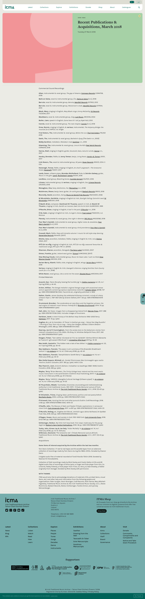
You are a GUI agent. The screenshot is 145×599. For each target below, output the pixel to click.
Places (53, 531)
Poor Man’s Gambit (97, 228)
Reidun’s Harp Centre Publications (59, 425)
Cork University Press (56, 408)
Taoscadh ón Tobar (81, 538)
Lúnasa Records (95, 182)
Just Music (79, 117)
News (83, 17)
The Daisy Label (76, 250)
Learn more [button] (54, 596)
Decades (54, 542)
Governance (105, 542)
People (53, 533)
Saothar (76, 531)
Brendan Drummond (86, 305)
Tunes (53, 536)
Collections (44, 7)
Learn (30, 542)
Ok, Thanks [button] (138, 596)
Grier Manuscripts (80, 541)
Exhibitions (73, 7)
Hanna (96, 151)
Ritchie (99, 239)
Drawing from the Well (80, 534)
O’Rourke (84, 210)
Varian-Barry (91, 263)
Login (138, 2)
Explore (59, 7)
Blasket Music (85, 274)
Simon (75, 254)
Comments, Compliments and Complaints (130, 535)
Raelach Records (88, 191)
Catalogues (126, 7)
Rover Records (87, 162)
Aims (102, 531)
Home (79, 17)
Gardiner (76, 142)
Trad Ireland (86, 213)
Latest (30, 7)
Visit (125, 527)
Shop (100, 7)
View (30, 539)
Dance (53, 545)
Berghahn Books (45, 397)
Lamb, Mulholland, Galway (63, 176)
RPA (6, 536)
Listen (30, 531)
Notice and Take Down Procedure (129, 542)
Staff (102, 536)
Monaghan (74, 188)
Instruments (56, 548)
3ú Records (95, 111)
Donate (88, 7)
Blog (7, 533)
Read (30, 536)
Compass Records (88, 93)
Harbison (42, 319)
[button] (143, 297)
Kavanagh (48, 170)
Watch (30, 533)
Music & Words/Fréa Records (77, 195)
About (112, 7)
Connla (84, 124)
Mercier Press (93, 311)
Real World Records (93, 145)
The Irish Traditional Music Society (74, 389)
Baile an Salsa (82, 99)
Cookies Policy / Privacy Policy (87, 592)
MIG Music (88, 219)
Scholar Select (90, 290)
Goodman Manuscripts (78, 545)
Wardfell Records (81, 102)
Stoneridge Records (46, 235)
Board (102, 539)
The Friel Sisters (93, 133)
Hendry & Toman (93, 157)
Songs (53, 539)
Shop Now (101, 511)
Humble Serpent (76, 179)
